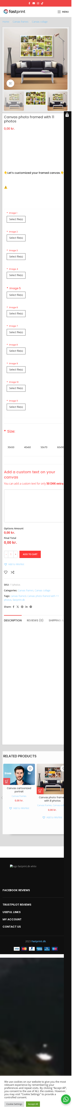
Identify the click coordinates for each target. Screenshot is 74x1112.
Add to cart (30, 554)
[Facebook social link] (29, 3)
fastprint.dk (19, 599)
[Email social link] (33, 3)
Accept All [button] (33, 1104)
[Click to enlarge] (10, 83)
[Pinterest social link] (22, 607)
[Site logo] (16, 11)
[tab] (13, 620)
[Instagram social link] (38, 3)
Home (6, 21)
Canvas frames (20, 21)
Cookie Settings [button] (14, 1104)
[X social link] (17, 607)
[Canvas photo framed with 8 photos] (52, 779)
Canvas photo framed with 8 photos (52, 799)
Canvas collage (40, 21)
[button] (7, 59)
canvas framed (18, 596)
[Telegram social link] (31, 607)
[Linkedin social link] (26, 607)
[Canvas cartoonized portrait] (19, 774)
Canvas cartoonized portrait (19, 789)
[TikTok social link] (42, 3)
